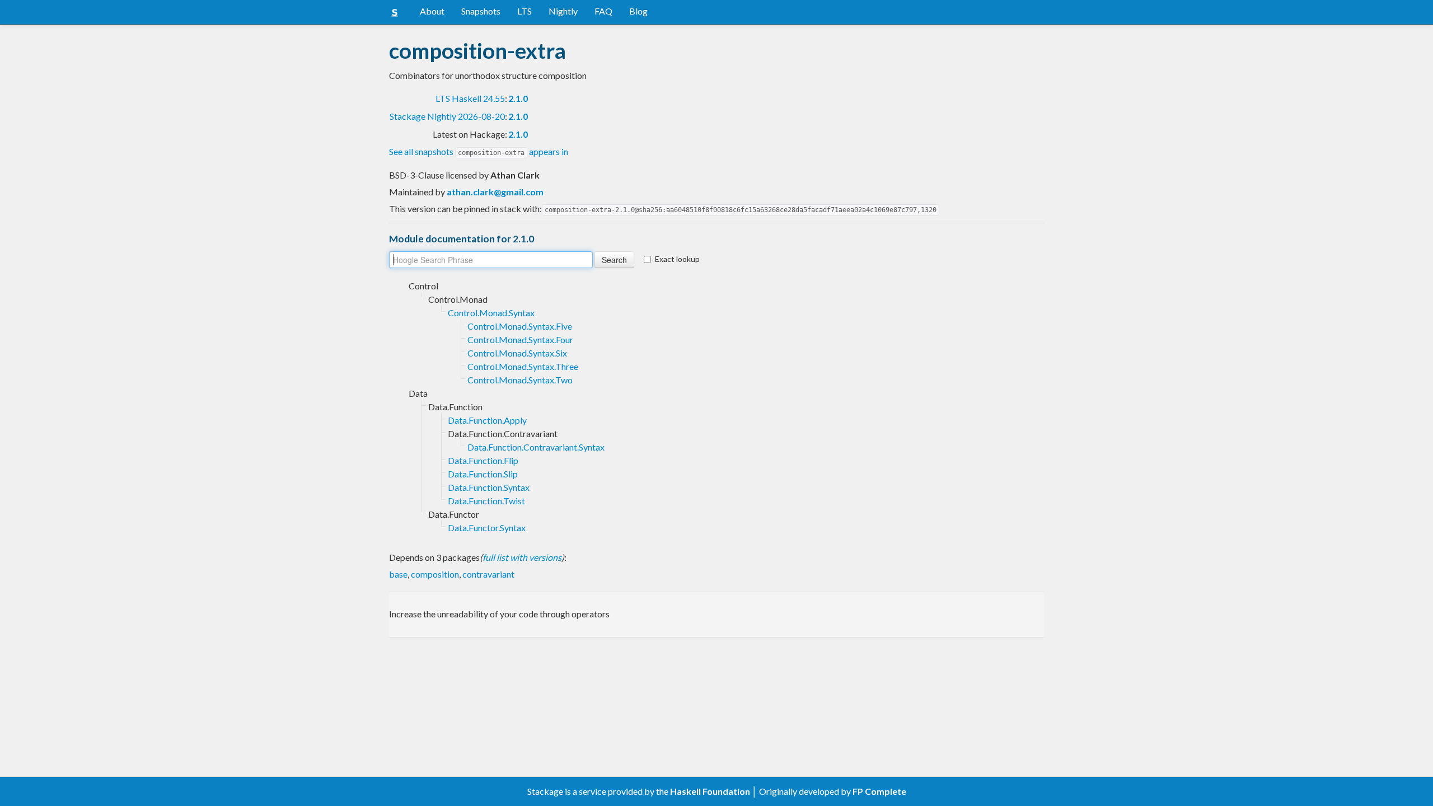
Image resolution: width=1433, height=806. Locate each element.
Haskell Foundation (710, 791)
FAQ (603, 11)
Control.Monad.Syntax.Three (522, 366)
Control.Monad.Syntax (491, 312)
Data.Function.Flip (483, 460)
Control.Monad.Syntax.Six (517, 353)
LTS (524, 11)
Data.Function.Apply (487, 420)
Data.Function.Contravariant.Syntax (536, 447)
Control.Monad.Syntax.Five (519, 326)
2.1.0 (518, 98)
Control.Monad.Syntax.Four (520, 339)
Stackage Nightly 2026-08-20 (447, 116)
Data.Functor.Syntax (487, 527)
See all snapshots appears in (478, 151)
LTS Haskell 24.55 (470, 98)
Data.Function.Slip (483, 473)
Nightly (563, 11)
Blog (638, 11)
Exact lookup (677, 259)
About (432, 11)
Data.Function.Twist (486, 500)
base (398, 574)
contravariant (488, 574)
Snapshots (480, 11)
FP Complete (879, 791)
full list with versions (522, 557)
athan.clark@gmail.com (495, 191)
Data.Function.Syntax (489, 487)
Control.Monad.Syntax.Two (520, 379)
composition (435, 574)
